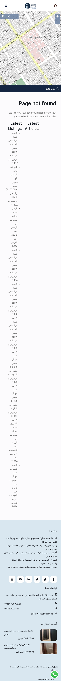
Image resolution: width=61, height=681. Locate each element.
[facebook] (53, 579)
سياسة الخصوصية (46, 679)
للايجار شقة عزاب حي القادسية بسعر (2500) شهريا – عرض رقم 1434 (13, 265)
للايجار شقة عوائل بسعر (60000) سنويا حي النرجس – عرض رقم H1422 (13, 366)
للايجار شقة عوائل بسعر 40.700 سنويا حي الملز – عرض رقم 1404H (13, 400)
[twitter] (37, 579)
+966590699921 (12, 603)
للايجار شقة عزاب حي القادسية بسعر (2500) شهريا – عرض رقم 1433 (13, 299)
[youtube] (20, 579)
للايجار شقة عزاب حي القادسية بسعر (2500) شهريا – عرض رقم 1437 (13, 148)
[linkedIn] (28, 579)
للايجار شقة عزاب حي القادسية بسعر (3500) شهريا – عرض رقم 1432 (13, 332)
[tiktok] (45, 579)
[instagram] (12, 579)
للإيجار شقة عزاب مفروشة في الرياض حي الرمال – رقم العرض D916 (13, 227)
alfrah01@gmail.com (42, 613)
